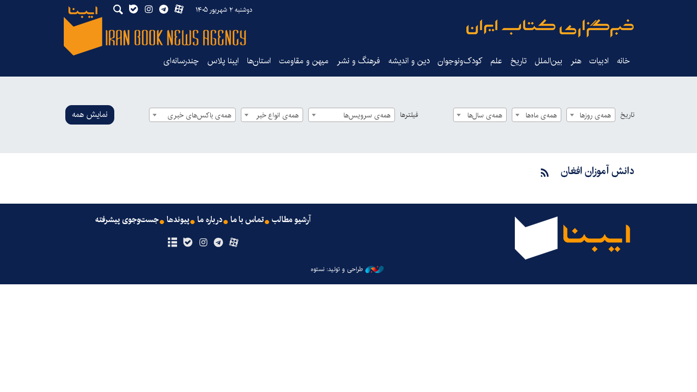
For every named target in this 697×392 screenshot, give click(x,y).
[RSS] (545, 173)
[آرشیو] (172, 243)
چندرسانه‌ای (181, 61)
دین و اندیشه (409, 61)
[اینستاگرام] (202, 243)
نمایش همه (90, 114)
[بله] (187, 243)
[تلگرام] (218, 243)
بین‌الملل (548, 61)
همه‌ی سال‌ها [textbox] (484, 115)
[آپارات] (234, 243)
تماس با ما (247, 220)
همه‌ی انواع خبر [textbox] (277, 115)
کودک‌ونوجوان (460, 61)
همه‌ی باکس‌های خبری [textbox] (199, 115)
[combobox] (590, 115)
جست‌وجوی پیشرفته (127, 220)
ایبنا (550, 28)
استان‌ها (259, 61)
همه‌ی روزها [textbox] (595, 115)
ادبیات (599, 61)
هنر (575, 61)
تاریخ (627, 114)
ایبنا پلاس (223, 61)
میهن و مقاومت (304, 61)
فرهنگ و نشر (358, 61)
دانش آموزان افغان (597, 171)
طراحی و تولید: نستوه (337, 269)
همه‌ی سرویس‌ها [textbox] (366, 115)
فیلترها (409, 114)
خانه (623, 61)
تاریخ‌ (518, 61)
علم (496, 61)
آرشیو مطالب (291, 220)
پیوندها (178, 220)
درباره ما (209, 220)
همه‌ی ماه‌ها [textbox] (541, 115)
